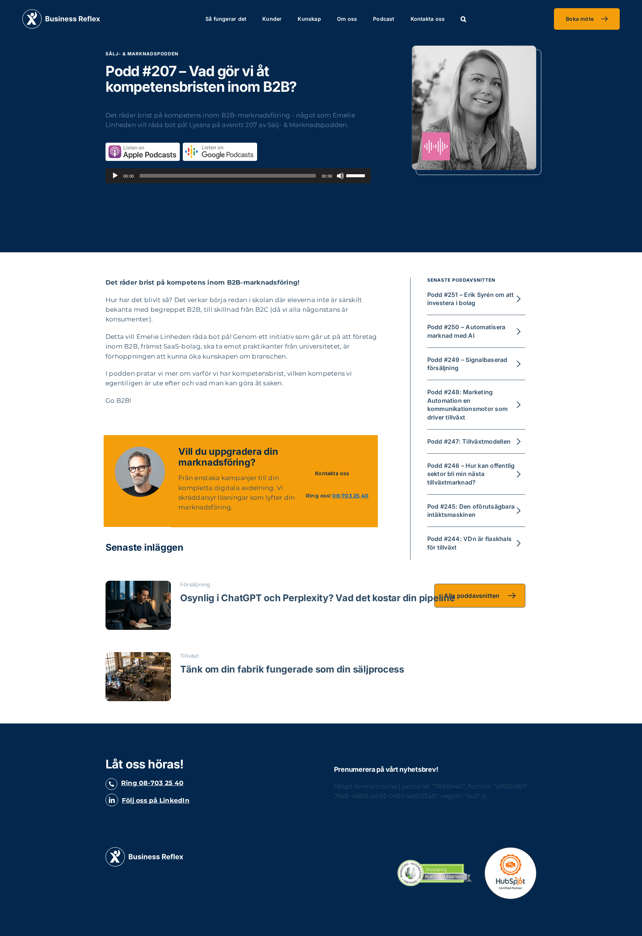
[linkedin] (112, 800)
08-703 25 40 (350, 495)
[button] (463, 18)
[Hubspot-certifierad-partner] (510, 850)
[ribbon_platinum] (435, 863)
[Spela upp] (115, 175)
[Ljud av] (340, 175)
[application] (238, 175)
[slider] (356, 175)
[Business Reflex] (61, 12)
